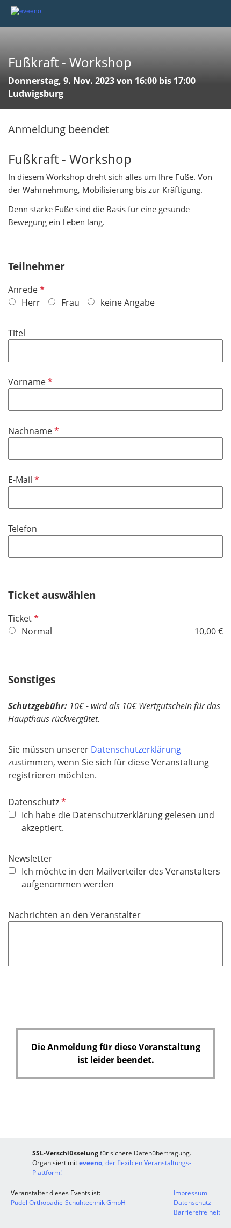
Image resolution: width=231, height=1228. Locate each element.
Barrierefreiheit (197, 1212)
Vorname (29, 382)
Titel (16, 333)
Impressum (190, 1192)
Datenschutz (36, 802)
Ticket (22, 618)
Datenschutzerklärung (136, 749)
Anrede (25, 289)
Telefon (22, 528)
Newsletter (30, 858)
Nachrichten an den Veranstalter (74, 915)
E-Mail (22, 480)
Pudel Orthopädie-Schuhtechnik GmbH (68, 1202)
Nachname (32, 431)
